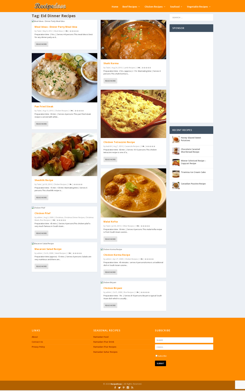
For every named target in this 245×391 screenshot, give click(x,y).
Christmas (59, 217)
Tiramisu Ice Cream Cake (193, 172)
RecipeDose (116, 384)
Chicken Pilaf (43, 213)
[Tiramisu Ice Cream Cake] (175, 174)
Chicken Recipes (154, 7)
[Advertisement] (191, 77)
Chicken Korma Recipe (117, 254)
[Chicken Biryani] (133, 282)
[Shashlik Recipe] (64, 154)
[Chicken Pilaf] (64, 207)
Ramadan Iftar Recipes (104, 346)
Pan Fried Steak (44, 106)
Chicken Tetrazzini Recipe (119, 142)
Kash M (109, 146)
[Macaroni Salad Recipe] (64, 243)
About (35, 336)
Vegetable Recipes (197, 7)
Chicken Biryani (113, 288)
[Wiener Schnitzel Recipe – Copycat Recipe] (175, 162)
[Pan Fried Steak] (64, 77)
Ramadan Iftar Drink (103, 341)
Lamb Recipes (129, 67)
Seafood (174, 7)
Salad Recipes (60, 253)
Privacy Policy (38, 346)
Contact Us (37, 341)
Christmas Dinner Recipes (74, 217)
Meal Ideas (58, 31)
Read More (41, 44)
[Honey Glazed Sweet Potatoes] (175, 139)
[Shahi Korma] (133, 39)
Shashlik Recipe (44, 180)
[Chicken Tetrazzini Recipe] (133, 114)
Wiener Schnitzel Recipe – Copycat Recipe (193, 162)
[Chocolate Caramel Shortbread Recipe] (175, 151)
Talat (39, 31)
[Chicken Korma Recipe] (133, 249)
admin (39, 217)
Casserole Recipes (132, 146)
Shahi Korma (111, 63)
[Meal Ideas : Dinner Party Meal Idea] (64, 21)
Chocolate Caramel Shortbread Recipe (190, 150)
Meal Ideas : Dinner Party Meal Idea (56, 26)
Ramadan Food (100, 336)
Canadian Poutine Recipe (193, 183)
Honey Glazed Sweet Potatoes (191, 139)
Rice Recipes (45, 220)
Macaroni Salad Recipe (48, 249)
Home (115, 7)
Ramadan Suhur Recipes (105, 352)
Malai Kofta (111, 221)
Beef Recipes (129, 7)
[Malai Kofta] (133, 193)
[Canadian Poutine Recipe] (175, 185)
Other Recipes (128, 226)
